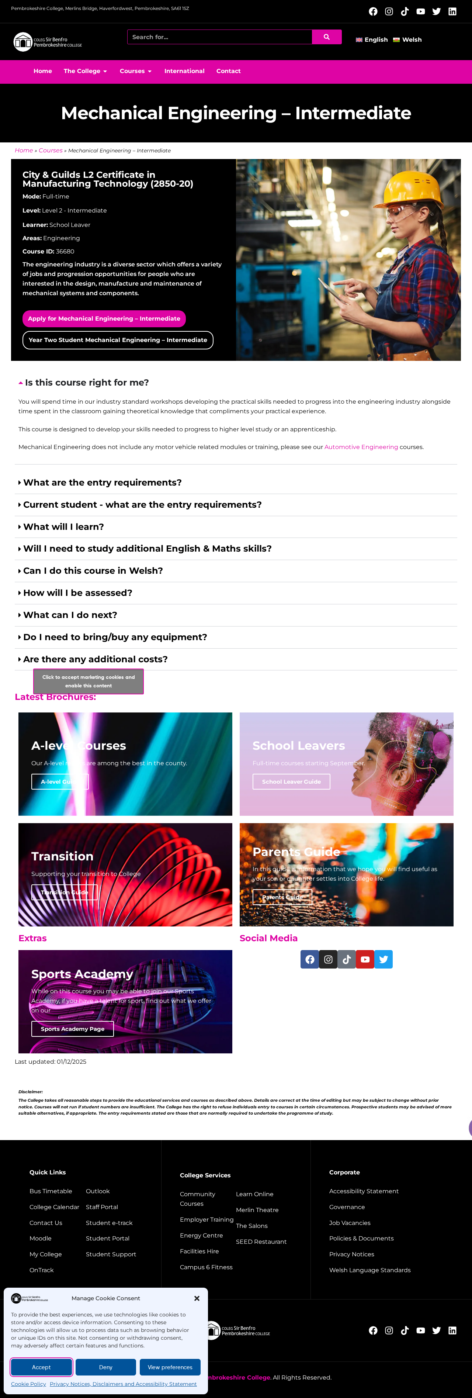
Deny (105, 1367)
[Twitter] (383, 959)
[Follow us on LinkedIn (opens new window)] (454, 11)
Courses (51, 150)
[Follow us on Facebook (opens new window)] (375, 11)
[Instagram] (328, 959)
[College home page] (48, 41)
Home (24, 150)
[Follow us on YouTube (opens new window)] (422, 11)
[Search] (326, 37)
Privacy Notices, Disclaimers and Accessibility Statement (123, 1384)
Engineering (61, 238)
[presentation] (236, 418)
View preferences (170, 1367)
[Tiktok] (346, 959)
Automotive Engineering (361, 447)
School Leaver (69, 224)
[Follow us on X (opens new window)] (438, 11)
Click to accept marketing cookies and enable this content (88, 681)
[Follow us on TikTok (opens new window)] (406, 11)
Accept (41, 1367)
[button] (197, 1298)
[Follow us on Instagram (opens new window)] (391, 11)
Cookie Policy (28, 1384)
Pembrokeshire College (234, 1377)
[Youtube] (365, 959)
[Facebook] (310, 959)
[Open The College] (105, 71)
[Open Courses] (150, 71)
